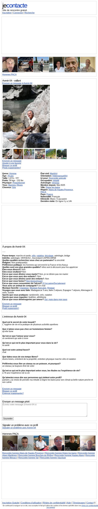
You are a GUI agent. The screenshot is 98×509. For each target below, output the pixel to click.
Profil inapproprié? (10, 308)
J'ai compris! (50, 507)
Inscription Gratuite (10, 503)
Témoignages (78, 503)
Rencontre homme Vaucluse (53, 458)
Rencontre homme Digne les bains (61, 453)
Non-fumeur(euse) (34, 281)
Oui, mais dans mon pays (55, 299)
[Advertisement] (49, 35)
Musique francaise (38, 288)
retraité (56, 180)
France (50, 194)
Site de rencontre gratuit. (14, 10)
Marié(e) (53, 173)
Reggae (51, 288)
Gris (14, 187)
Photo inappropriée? (11, 168)
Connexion (18, 13)
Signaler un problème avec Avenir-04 (19, 428)
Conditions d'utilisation (31, 503)
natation (40, 256)
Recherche (30, 13)
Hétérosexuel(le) (60, 176)
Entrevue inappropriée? (13, 393)
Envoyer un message (11, 161)
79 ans (10, 176)
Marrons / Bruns (15, 185)
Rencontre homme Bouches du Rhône (35, 455)
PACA (9, 74)
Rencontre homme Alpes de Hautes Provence (23, 453)
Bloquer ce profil (9, 165)
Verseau (55, 183)
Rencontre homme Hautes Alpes (69, 455)
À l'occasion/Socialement (53, 283)
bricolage (49, 256)
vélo (34, 256)
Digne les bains (53, 187)
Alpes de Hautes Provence (61, 190)
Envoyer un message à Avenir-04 (17, 83)
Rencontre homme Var (28, 458)
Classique (24, 288)
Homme (12, 173)
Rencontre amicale (57, 178)
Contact (90, 503)
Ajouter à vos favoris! (11, 163)
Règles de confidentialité (54, 503)
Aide (69, 503)
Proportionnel (19, 183)
